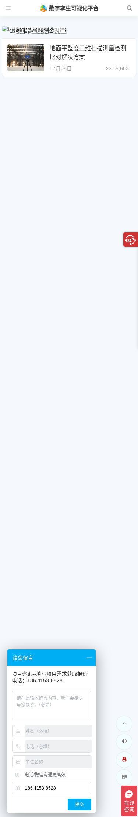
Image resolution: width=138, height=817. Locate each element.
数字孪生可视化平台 (74, 8)
